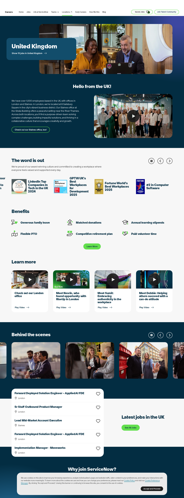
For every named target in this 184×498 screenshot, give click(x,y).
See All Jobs (130, 427)
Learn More (92, 246)
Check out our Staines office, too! (31, 129)
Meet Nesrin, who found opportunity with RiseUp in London (71, 296)
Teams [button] (53, 12)
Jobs (28, 12)
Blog (104, 12)
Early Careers (80, 12)
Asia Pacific (73, 5)
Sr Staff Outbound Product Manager (38, 407)
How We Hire (94, 12)
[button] (160, 161)
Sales (59, 5)
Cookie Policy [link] (129, 480)
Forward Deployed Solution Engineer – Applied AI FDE (49, 393)
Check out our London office (29, 294)
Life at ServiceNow (40, 12)
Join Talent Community (166, 12)
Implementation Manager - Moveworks (40, 448)
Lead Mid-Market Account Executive (38, 420)
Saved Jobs (142, 12)
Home (21, 12)
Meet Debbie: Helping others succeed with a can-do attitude (153, 296)
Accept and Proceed (151, 489)
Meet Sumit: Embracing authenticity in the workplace (109, 297)
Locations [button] (66, 12)
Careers (9, 12)
